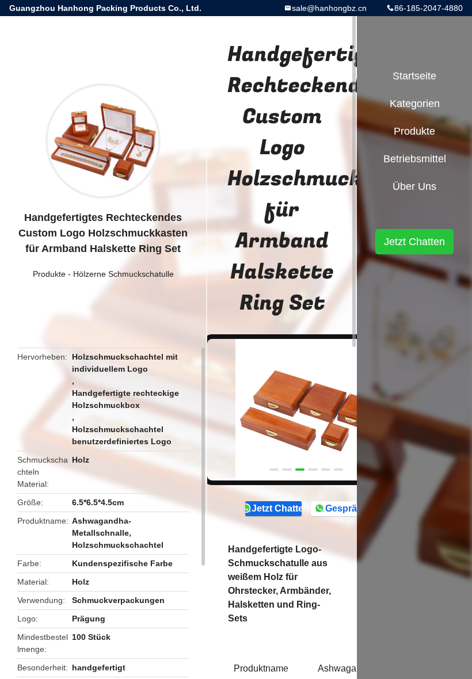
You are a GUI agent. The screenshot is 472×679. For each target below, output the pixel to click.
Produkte (49, 274)
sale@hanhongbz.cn (329, 8)
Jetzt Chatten (277, 508)
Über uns (414, 186)
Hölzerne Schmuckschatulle (123, 274)
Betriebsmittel (414, 159)
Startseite (414, 76)
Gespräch (346, 508)
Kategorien (415, 103)
